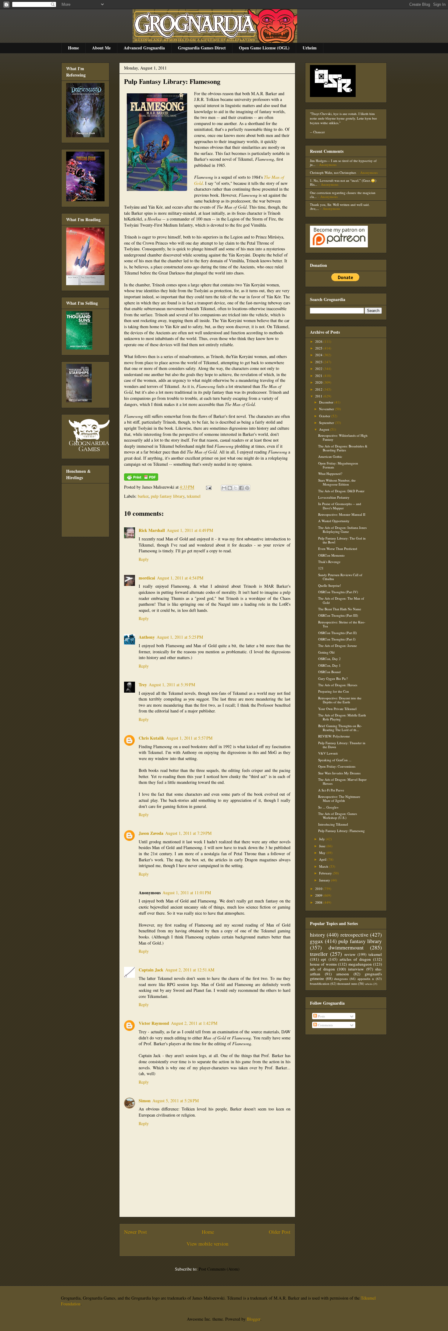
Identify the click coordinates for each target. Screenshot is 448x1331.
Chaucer (319, 132)
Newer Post (135, 1231)
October (325, 416)
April (323, 859)
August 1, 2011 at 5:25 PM (180, 637)
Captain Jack (151, 970)
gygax (316, 941)
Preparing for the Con (333, 691)
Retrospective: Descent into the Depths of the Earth (339, 700)
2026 (319, 341)
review (350, 954)
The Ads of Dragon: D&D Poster (341, 491)
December (326, 402)
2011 (319, 396)
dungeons (341, 978)
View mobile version (207, 1243)
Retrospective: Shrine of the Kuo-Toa (341, 624)
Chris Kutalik (151, 738)
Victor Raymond (154, 1023)
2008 (319, 902)
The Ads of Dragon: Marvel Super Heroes (342, 781)
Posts (321, 1016)
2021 (319, 375)
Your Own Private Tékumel (337, 708)
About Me (101, 48)
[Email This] (224, 488)
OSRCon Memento (331, 555)
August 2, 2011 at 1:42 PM (194, 1023)
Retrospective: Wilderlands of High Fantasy (343, 437)
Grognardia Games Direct (202, 48)
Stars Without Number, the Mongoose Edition (337, 482)
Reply (144, 559)
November (327, 409)
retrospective (354, 934)
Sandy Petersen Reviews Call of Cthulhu (340, 576)
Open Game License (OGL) (264, 48)
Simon (145, 1100)
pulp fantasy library (167, 496)
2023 (319, 362)
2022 (319, 368)
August (324, 429)
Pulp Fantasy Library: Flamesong (172, 81)
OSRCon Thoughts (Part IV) (338, 592)
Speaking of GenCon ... (334, 760)
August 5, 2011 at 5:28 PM (175, 1100)
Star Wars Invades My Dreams (339, 773)
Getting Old (326, 652)
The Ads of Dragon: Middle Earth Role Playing (342, 717)
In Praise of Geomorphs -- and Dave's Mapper (339, 505)
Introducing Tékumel (333, 824)
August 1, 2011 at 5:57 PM (189, 738)
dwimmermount (346, 947)
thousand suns (347, 983)
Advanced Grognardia (144, 48)
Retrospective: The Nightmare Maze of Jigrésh (339, 798)
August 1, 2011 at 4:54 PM (180, 578)
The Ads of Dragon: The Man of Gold (341, 600)
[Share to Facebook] (241, 488)
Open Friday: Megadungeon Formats (338, 465)
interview (356, 969)
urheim (368, 983)
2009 (319, 895)
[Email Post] (208, 487)
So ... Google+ (328, 807)
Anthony (147, 637)
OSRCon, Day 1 (329, 665)
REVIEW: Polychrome (334, 736)
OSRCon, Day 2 (329, 658)
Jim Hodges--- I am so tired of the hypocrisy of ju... (343, 162)
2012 (319, 389)
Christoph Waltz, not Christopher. (333, 172)
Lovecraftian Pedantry (334, 497)
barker (143, 496)
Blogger (253, 1319)
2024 (319, 355)
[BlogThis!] (230, 488)
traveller (319, 953)
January (325, 880)
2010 (319, 888)
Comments (325, 1025)
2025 (319, 348)
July (322, 839)
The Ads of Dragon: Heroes (337, 685)
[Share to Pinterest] (247, 488)
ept (323, 959)
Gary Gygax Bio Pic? (333, 678)
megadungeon (360, 964)
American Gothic (330, 456)
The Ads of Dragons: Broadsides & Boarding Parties (343, 448)
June (322, 846)
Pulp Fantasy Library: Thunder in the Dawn (341, 745)
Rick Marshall (152, 530)
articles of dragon (355, 959)
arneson (342, 974)
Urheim (310, 48)
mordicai (147, 578)
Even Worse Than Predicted (337, 548)
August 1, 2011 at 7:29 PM (188, 833)
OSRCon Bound (329, 671)
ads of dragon (322, 969)
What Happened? (330, 473)
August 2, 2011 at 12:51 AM (189, 970)
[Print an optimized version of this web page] (141, 479)
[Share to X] (236, 488)
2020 (319, 382)
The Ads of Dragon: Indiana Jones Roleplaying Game (342, 529)
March (324, 866)
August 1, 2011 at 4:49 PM (190, 530)
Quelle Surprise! (329, 585)
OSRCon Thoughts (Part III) (338, 615)
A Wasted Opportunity (334, 520)
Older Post (279, 1231)
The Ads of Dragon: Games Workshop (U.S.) (337, 815)
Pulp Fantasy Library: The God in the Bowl (342, 540)
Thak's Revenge (329, 561)
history (317, 934)
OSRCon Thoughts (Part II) (337, 632)
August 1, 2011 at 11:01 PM (186, 892)
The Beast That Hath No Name (339, 609)
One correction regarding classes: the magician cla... (342, 194)
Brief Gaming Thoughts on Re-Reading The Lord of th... (340, 727)
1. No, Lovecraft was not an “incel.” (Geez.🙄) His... (343, 182)
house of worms (323, 964)
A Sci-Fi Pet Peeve (331, 790)
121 (321, 568)
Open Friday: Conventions (336, 766)
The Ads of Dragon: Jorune (337, 645)
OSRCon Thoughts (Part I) (337, 639)
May (322, 852)
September (327, 422)
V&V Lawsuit (328, 753)
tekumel (194, 496)
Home (73, 48)
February (326, 873)
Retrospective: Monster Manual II (341, 514)
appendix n (365, 978)
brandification (319, 983)
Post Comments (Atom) (219, 1269)
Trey (143, 684)
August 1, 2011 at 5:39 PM (172, 684)
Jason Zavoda (151, 833)
